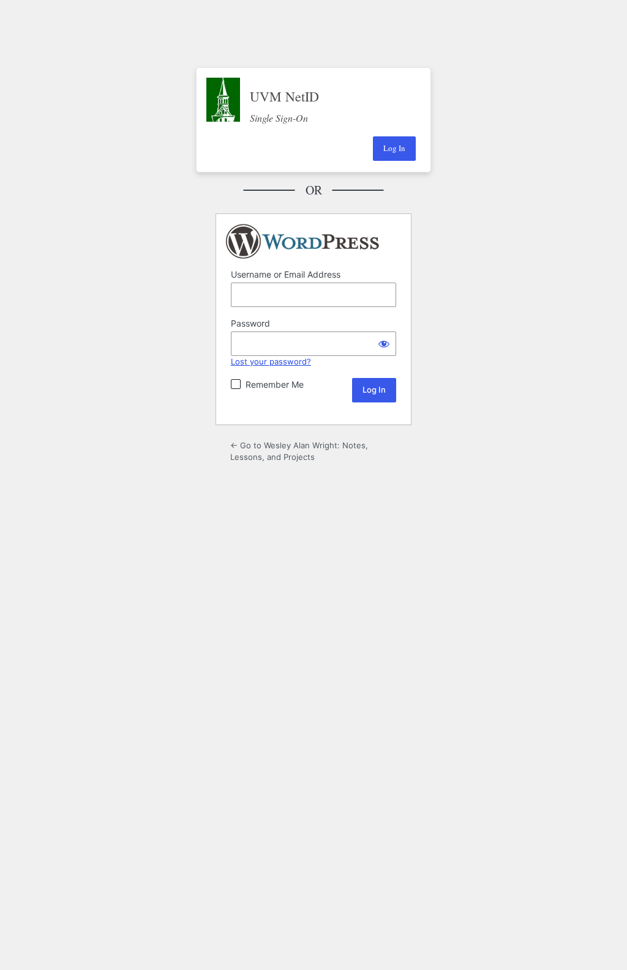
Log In (394, 148)
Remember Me (275, 384)
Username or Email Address (285, 274)
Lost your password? (271, 361)
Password (250, 323)
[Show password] (384, 343)
